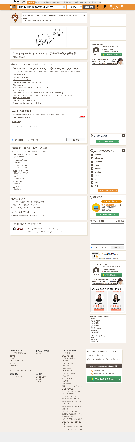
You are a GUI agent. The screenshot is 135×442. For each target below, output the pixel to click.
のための (25, 117)
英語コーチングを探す (85, 2)
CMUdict (15, 232)
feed (96, 182)
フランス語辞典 (67, 371)
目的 (29, 117)
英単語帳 (54, 2)
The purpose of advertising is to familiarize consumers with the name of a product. (42, 95)
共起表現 (48, 2)
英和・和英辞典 (95, 322)
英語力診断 (60, 2)
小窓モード (98, 8)
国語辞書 (93, 318)
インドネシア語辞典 (96, 328)
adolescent (99, 158)
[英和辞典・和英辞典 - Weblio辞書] (14, 1)
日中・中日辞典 (95, 323)
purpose (17, 160)
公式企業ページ (41, 376)
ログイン (117, 8)
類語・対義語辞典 (67, 355)
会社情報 (39, 379)
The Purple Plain (19, 75)
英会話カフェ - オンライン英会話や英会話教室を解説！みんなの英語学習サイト (72, 413)
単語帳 (92, 337)
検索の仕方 (17, 216)
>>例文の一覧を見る (18, 57)
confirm (98, 172)
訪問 (20, 117)
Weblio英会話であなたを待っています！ (107, 289)
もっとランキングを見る (107, 190)
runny (97, 175)
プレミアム (111, 8)
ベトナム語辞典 (95, 332)
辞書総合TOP (14, 366)
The (15, 155)
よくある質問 (111, 359)
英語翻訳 (66, 2)
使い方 (104, 8)
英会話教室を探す (96, 2)
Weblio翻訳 (120, 221)
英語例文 (37, 2)
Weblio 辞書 (66, 353)
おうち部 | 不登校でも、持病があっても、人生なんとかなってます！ (72, 421)
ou (14, 181)
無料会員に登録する (107, 214)
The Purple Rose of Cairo (22, 80)
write (97, 165)
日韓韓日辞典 (66, 368)
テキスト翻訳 (99, 221)
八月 (96, 186)
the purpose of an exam (21, 98)
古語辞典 (93, 327)
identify (98, 168)
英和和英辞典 (30, 2)
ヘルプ (12, 368)
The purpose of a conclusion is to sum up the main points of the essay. (38, 93)
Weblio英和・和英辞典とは (18, 353)
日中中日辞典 (66, 366)
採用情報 (39, 382)
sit (14, 187)
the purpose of (18, 90)
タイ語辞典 (94, 330)
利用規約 (12, 358)
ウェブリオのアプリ (16, 376)
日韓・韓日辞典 (95, 325)
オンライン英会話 (73, 2)
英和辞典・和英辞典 (68, 358)
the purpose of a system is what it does (27, 103)
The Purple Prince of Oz (21, 77)
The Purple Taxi (18, 85)
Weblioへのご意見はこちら (95, 355)
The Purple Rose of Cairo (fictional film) (27, 82)
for (15, 165)
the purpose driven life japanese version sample (30, 87)
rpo (15, 176)
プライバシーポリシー (16, 361)
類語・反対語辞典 (95, 320)
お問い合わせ (40, 353)
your (15, 171)
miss (96, 179)
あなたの (16, 117)
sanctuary (98, 161)
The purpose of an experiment (24, 100)
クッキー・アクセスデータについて (21, 371)
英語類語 (43, 2)
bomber (98, 154)
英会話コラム (94, 341)
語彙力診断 (94, 339)
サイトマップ (14, 363)
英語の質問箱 (66, 383)
